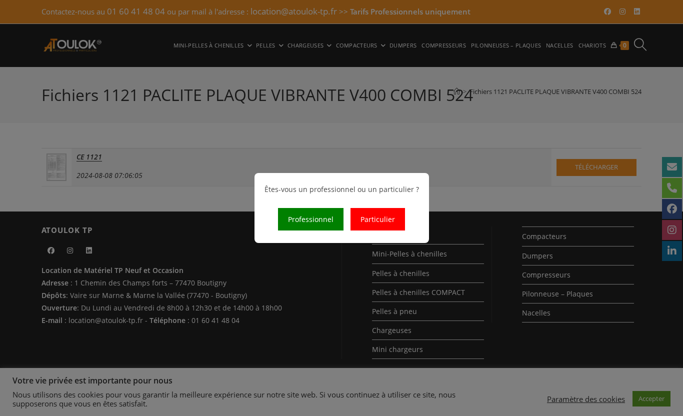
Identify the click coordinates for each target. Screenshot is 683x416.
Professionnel (311, 219)
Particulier (377, 219)
